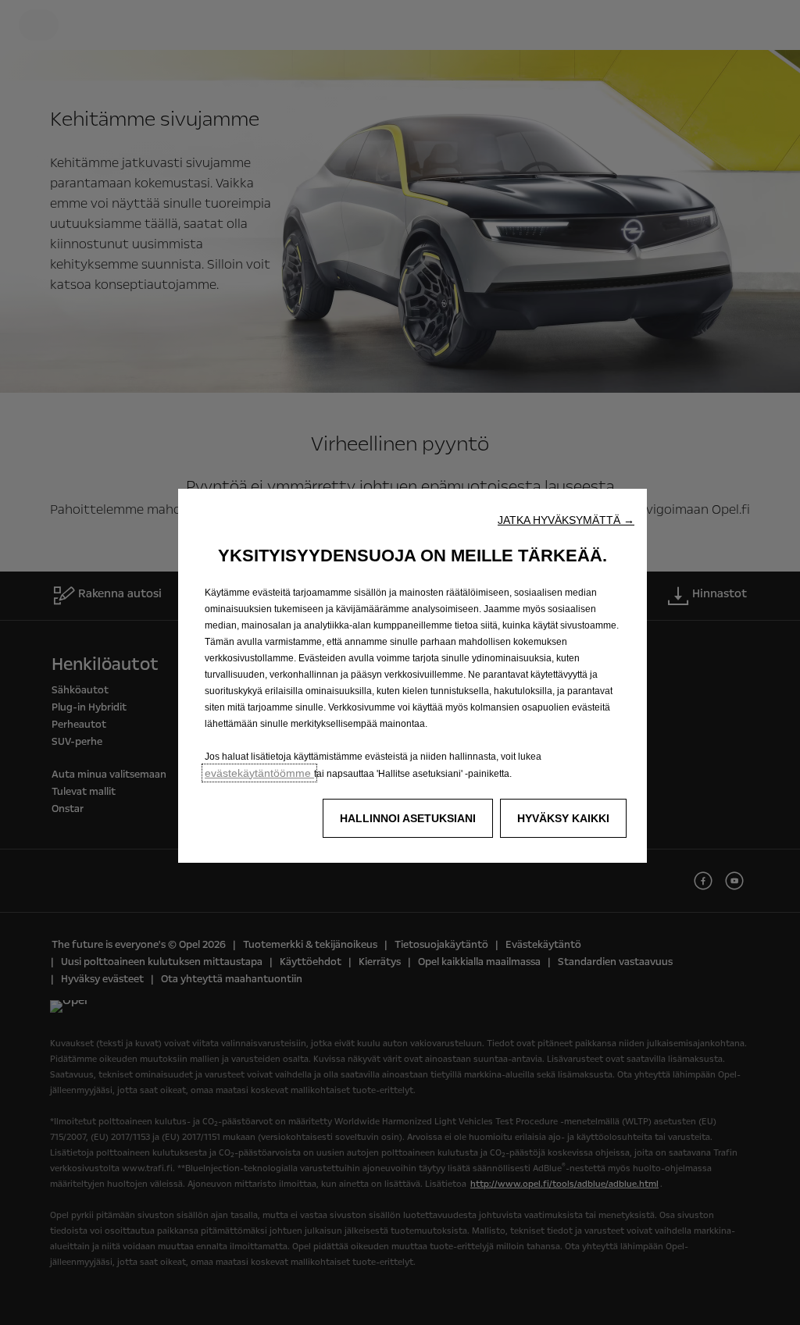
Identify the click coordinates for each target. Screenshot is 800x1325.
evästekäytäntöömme (259, 773)
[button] (566, 520)
